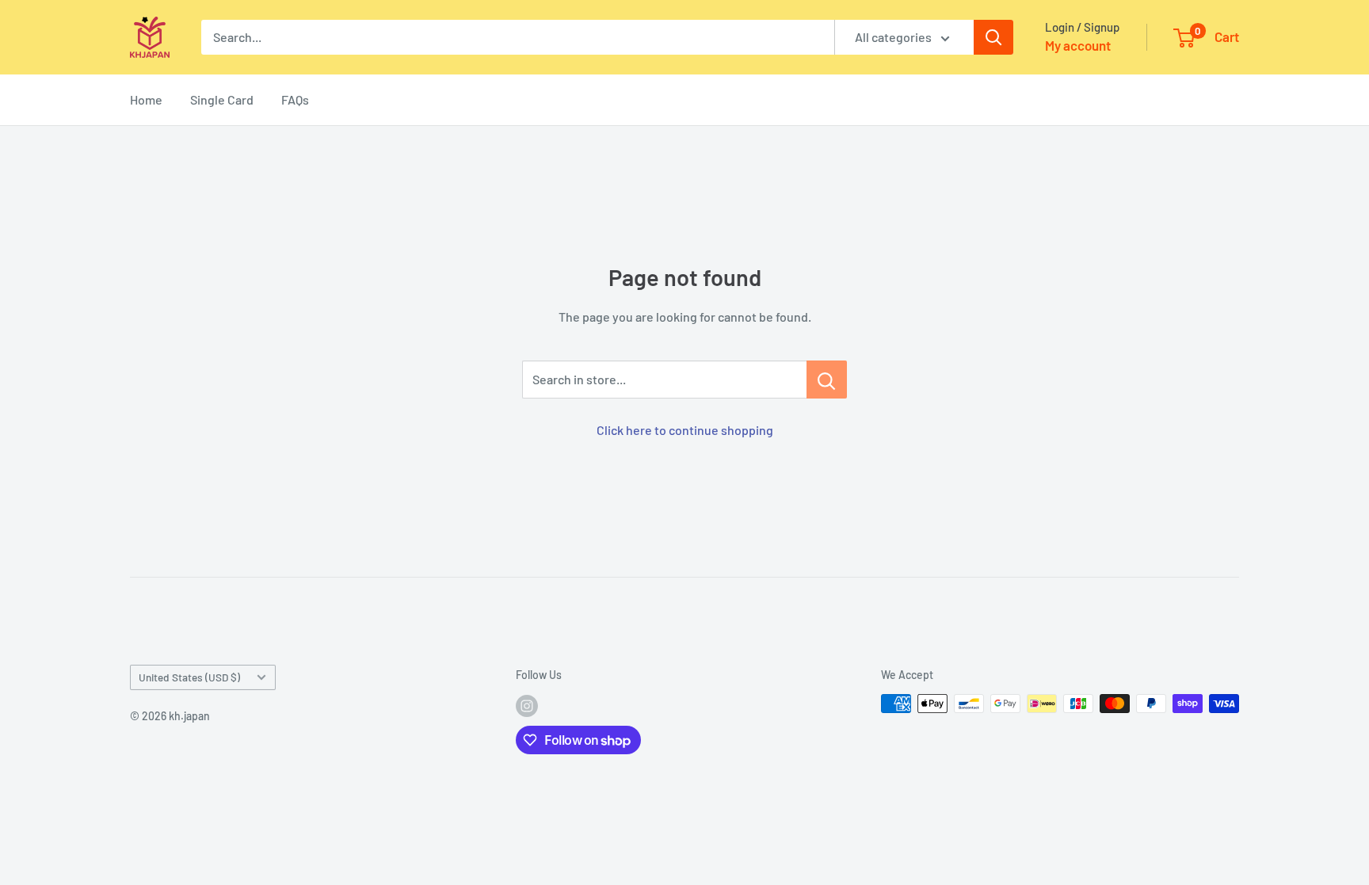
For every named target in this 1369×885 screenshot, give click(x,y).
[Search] (993, 37)
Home (146, 99)
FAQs (295, 99)
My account (1078, 45)
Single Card (222, 99)
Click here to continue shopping (685, 429)
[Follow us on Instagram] (527, 705)
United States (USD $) (189, 677)
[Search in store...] (827, 379)
